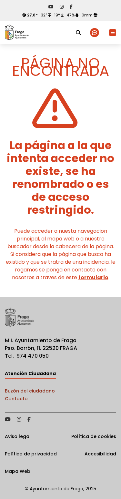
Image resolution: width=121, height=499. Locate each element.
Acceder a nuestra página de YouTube (51, 7)
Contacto (16, 398)
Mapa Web (17, 471)
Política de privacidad (31, 454)
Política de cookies (93, 436)
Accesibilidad (100, 454)
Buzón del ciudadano (30, 391)
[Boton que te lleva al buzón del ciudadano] (95, 32)
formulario (93, 277)
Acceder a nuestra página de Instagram (62, 7)
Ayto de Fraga (17, 33)
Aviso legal (18, 436)
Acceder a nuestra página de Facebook (71, 7)
